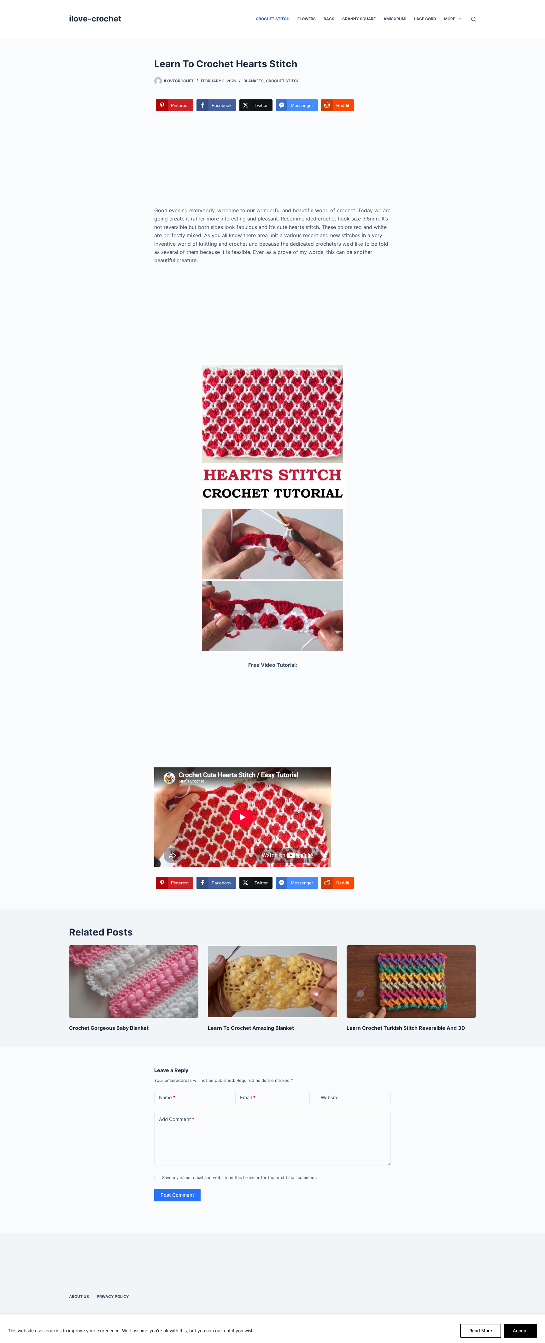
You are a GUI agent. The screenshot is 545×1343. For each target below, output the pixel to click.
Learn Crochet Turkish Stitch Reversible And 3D (406, 1028)
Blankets (253, 81)
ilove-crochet (95, 18)
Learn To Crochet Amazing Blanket (251, 1028)
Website (330, 1097)
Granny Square (359, 18)
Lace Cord (425, 18)
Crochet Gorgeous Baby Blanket (109, 1028)
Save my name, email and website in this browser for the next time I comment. (239, 1177)
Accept (520, 1330)
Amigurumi (395, 18)
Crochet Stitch (273, 18)
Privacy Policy (113, 1296)
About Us (79, 1296)
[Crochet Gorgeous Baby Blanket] (133, 981)
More (449, 18)
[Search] (473, 19)
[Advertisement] (272, 159)
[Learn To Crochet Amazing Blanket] (272, 981)
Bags (329, 18)
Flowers (306, 18)
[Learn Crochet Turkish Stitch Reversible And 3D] (411, 981)
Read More (480, 1330)
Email (247, 1097)
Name (167, 1097)
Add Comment (176, 1119)
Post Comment (177, 1195)
